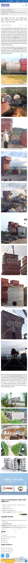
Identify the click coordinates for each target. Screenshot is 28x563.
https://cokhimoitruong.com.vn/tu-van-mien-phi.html (14, 383)
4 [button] (11, 493)
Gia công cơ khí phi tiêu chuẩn (7, 10)
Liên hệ (25, 1)
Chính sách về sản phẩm (8, 550)
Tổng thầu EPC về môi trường (9, 537)
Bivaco (22, 560)
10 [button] (23, 493)
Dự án (19, 1)
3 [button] (9, 493)
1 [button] (5, 493)
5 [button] (13, 493)
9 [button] (21, 493)
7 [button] (17, 493)
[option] (7, 488)
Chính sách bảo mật (7, 551)
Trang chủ (3, 9)
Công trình (9, 9)
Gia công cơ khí (6, 538)
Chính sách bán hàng (7, 548)
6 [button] (15, 493)
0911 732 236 (24, 379)
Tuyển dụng (5, 542)
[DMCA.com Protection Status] (23, 514)
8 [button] (19, 493)
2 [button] (7, 493)
